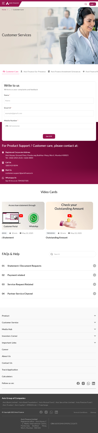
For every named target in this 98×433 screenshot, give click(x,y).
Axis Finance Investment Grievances (65, 71)
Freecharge (43, 405)
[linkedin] (93, 383)
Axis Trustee (8, 405)
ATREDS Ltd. (32, 405)
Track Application (10, 370)
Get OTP (49, 136)
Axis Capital (20, 405)
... (9, 10)
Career (5, 350)
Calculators (7, 377)
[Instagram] (83, 383)
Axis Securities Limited (65, 402)
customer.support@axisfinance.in (19, 173)
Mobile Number (11, 120)
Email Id (7, 108)
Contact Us (7, 363)
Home (4, 10)
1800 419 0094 (11, 165)
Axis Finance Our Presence (35, 71)
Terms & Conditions (80, 412)
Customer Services (16, 35)
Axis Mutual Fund (46, 402)
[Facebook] (78, 383)
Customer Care (12, 71)
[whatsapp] (51, 412)
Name (7, 95)
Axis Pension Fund (83, 402)
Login (92, 4)
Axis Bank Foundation (28, 402)
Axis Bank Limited (10, 402)
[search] (72, 254)
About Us (6, 356)
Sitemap (93, 412)
